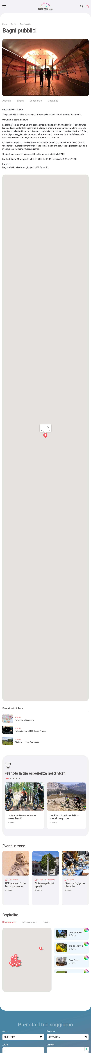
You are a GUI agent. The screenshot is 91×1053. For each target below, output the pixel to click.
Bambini (51, 1044)
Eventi (20, 100)
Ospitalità (53, 100)
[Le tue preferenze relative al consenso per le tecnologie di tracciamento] (87, 1049)
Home (4, 24)
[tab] (9, 922)
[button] (18, 966)
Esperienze (36, 100)
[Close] (48, 427)
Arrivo (5, 1031)
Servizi (13, 24)
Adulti (5, 1044)
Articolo (6, 100)
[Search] (81, 6)
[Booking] (87, 6)
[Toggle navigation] (4, 6)
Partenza (51, 1031)
